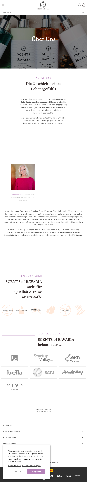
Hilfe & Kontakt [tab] (9, 437)
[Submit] (83, 12)
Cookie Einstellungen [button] (31, 466)
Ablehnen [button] (17, 472)
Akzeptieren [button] (36, 472)
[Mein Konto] (79, 5)
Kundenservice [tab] (9, 444)
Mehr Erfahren (14, 466)
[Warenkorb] (83, 5)
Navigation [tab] (7, 425)
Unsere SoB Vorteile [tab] (11, 431)
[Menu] (3, 5)
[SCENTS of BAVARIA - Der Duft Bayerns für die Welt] (44, 5)
